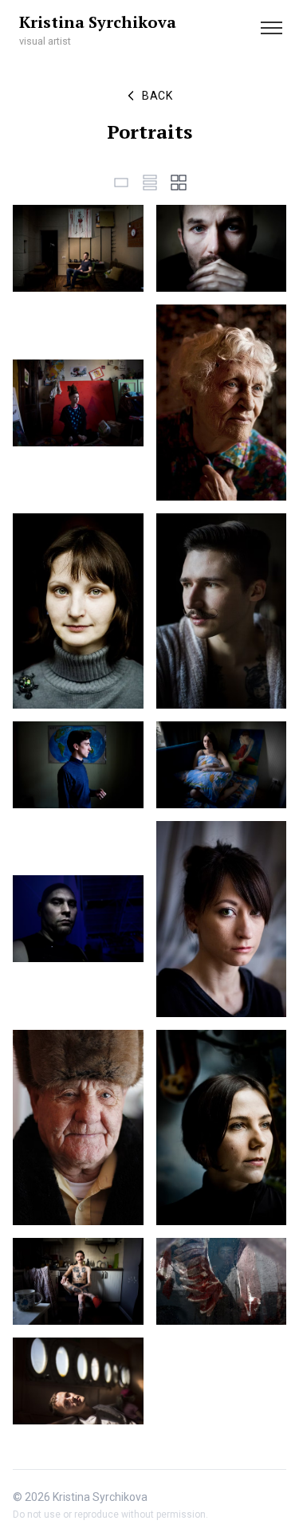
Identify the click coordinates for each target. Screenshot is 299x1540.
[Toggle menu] (271, 28)
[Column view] (150, 182)
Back (157, 95)
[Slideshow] (121, 182)
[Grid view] (178, 182)
